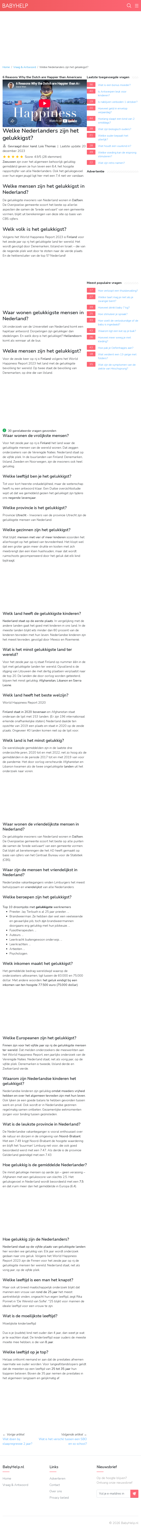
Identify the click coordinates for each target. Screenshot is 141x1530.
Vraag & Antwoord (24, 67)
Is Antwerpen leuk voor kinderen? (112, 93)
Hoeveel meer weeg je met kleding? (114, 339)
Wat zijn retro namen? (111, 163)
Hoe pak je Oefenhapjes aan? (115, 348)
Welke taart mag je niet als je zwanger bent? (115, 299)
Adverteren (57, 1478)
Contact (55, 1485)
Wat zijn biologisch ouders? (114, 129)
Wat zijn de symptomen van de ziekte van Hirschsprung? (117, 366)
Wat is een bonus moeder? (114, 85)
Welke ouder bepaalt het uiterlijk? (113, 137)
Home (6, 67)
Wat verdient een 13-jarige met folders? (117, 356)
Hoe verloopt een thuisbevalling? (118, 291)
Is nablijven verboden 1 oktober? (118, 102)
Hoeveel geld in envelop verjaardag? (112, 110)
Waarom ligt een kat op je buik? (117, 331)
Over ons (56, 1491)
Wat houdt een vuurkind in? (114, 146)
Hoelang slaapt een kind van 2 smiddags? (116, 121)
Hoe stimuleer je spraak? (113, 314)
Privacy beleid (59, 1498)
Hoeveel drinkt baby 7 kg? (114, 308)
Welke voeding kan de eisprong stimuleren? (117, 154)
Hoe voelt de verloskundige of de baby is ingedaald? (118, 322)
